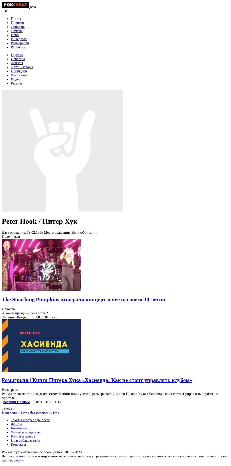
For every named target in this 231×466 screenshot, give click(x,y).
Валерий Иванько (16, 402)
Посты (16, 19)
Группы (17, 55)
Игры (15, 35)
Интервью (19, 39)
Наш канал (15, 412)
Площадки (19, 71)
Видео (16, 79)
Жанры (16, 424)
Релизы (16, 83)
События (18, 27)
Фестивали (19, 75)
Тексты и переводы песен (30, 420)
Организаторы (22, 67)
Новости (17, 23)
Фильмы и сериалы (26, 432)
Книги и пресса (23, 436)
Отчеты (17, 31)
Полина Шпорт (14, 317)
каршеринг (16, 460)
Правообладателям (25, 440)
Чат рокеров (44, 412)
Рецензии (18, 47)
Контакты (18, 444)
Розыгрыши (20, 43)
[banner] (16, 7)
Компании (19, 428)
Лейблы (17, 63)
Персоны (18, 59)
